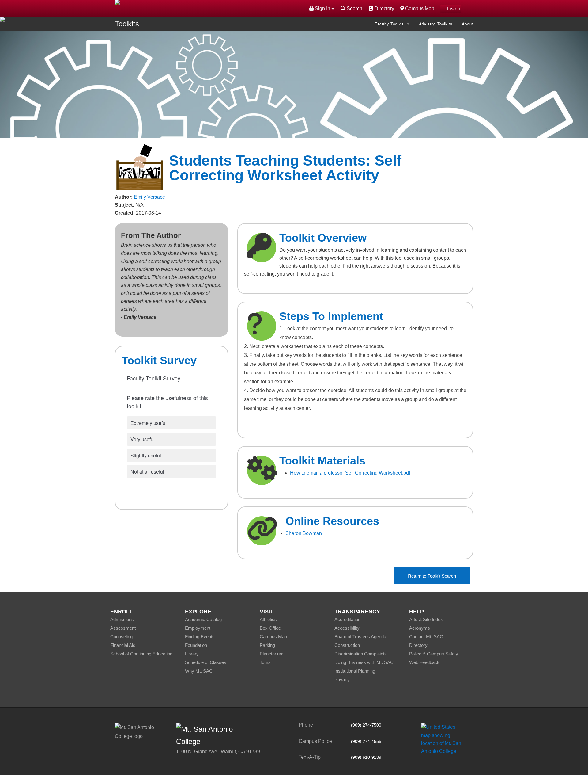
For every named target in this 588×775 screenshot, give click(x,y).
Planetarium (272, 653)
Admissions (122, 619)
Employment (197, 628)
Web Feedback (424, 662)
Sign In (322, 8)
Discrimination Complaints (360, 653)
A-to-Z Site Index (426, 619)
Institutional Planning (354, 671)
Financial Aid (122, 645)
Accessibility (347, 628)
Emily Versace (149, 197)
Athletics (268, 619)
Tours (265, 662)
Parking (267, 645)
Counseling (121, 636)
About (467, 24)
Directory (383, 8)
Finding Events (200, 636)
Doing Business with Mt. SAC (364, 662)
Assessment (123, 628)
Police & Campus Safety (433, 653)
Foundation (196, 645)
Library (192, 653)
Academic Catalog (203, 619)
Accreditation (347, 619)
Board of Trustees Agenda (360, 636)
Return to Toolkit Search (432, 575)
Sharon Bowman (303, 533)
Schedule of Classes (205, 662)
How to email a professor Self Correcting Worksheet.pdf (350, 472)
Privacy (342, 679)
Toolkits (127, 24)
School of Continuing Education (141, 653)
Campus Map (419, 8)
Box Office (270, 628)
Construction (347, 645)
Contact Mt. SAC (426, 636)
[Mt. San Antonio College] (443, 739)
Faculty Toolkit (389, 24)
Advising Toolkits (436, 24)
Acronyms (419, 628)
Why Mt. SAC (199, 671)
